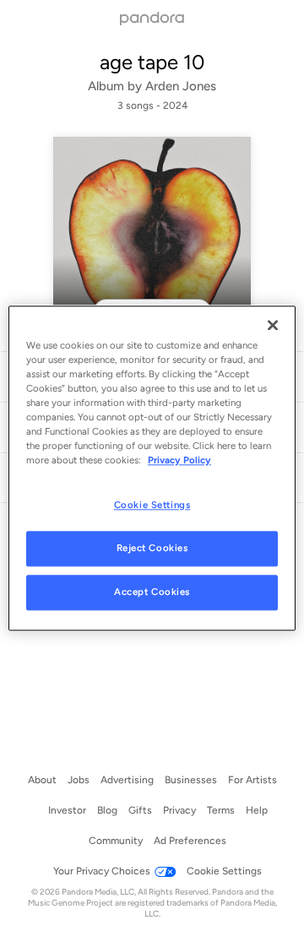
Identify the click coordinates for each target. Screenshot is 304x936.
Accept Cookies (152, 592)
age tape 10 (152, 62)
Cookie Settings (152, 505)
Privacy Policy (179, 460)
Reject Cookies (152, 548)
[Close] (272, 325)
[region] (152, 468)
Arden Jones (180, 86)
